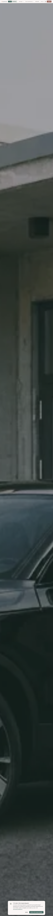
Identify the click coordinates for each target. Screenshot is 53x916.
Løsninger (20, 1)
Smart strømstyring (28, 1)
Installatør (14, 1)
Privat (10, 1)
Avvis (26, 912)
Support (49, 1)
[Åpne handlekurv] (45, 1)
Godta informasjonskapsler (36, 912)
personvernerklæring (17, 909)
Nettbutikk (37, 1)
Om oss (42, 1)
